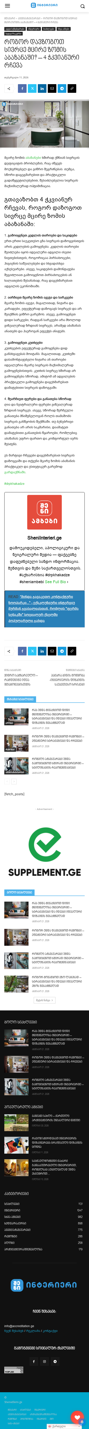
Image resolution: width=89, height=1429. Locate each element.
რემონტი (10, 750)
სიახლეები (48, 28)
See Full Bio (55, 581)
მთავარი (9, 18)
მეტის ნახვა (43, 1000)
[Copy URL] (72, 88)
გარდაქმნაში (14, 472)
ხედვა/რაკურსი (13, 33)
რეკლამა (33, 1331)
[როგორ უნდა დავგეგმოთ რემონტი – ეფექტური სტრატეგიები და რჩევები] (16, 743)
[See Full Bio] (67, 582)
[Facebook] (22, 88)
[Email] (52, 88)
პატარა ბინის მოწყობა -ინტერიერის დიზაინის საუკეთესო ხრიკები (67, 680)
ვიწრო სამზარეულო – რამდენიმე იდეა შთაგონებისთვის (21, 680)
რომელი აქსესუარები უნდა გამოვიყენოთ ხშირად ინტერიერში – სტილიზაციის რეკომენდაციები (58, 763)
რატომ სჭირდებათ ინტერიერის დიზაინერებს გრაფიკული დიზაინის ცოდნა (57, 1143)
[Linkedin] (42, 88)
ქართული (58, 1426)
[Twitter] (32, 88)
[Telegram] (62, 88)
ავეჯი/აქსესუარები (29, 18)
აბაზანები (33, 158)
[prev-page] (7, 781)
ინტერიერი (34, 28)
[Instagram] (44, 1361)
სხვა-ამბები (63, 28)
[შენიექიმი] (77, 1417)
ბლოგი (9, 723)
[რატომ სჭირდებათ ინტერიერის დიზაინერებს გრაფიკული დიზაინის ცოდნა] (16, 1145)
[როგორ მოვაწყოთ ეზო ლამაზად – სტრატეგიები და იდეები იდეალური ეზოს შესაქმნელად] (16, 984)
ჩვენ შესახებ (14, 1331)
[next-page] (14, 781)
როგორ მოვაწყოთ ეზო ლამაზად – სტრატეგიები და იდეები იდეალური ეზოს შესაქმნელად (57, 981)
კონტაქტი (50, 1331)
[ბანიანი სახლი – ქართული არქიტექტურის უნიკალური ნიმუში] (16, 1122)
